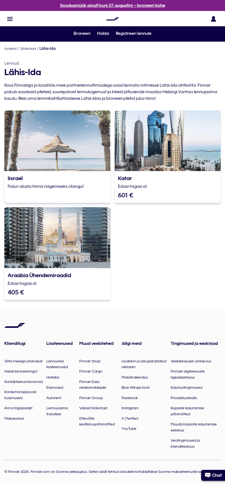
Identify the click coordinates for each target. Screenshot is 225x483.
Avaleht (10, 48)
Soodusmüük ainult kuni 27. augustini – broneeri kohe (112, 5)
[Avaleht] (112, 19)
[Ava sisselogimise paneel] (213, 18)
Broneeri (82, 33)
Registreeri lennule (133, 33)
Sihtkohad (28, 48)
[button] (9, 18)
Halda (103, 33)
